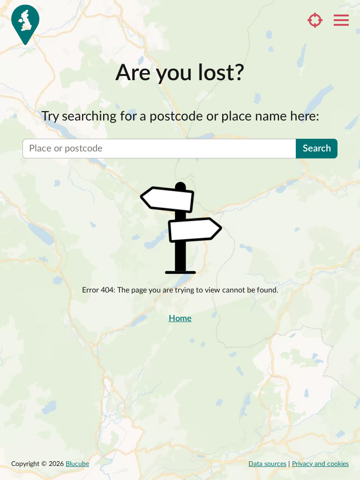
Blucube (77, 464)
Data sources (267, 464)
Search (317, 148)
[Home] (25, 25)
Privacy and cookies (320, 464)
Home (180, 319)
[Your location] (315, 20)
